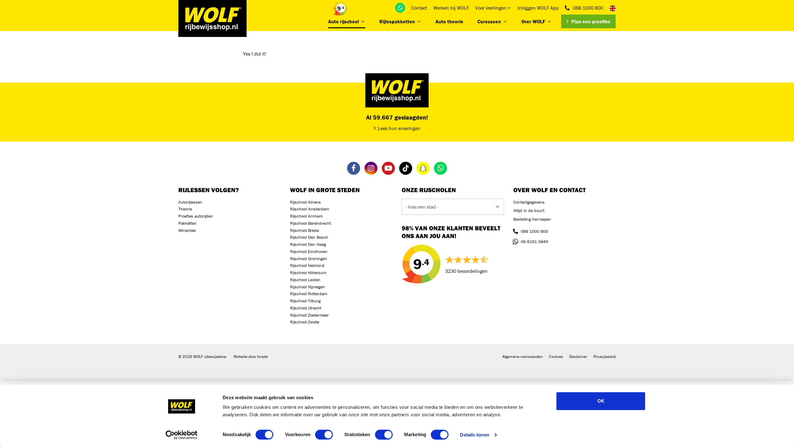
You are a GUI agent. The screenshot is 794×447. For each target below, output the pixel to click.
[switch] (324, 435)
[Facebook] (353, 168)
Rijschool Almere (305, 202)
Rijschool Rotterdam (308, 293)
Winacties (187, 230)
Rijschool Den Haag (308, 244)
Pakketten (187, 223)
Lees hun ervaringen (399, 128)
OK (600, 401)
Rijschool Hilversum (308, 272)
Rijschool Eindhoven (309, 251)
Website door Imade (251, 356)
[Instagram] (370, 168)
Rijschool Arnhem (306, 216)
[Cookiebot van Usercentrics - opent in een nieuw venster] (181, 435)
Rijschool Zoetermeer (309, 315)
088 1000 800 (588, 8)
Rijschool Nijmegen (307, 287)
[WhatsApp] (400, 8)
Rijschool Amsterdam (309, 209)
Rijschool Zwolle (304, 322)
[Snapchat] (423, 168)
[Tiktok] (405, 168)
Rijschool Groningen (308, 258)
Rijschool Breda (304, 230)
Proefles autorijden (195, 216)
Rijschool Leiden (305, 279)
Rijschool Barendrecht (310, 223)
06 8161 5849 (534, 241)
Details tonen (474, 434)
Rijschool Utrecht (305, 308)
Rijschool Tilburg (305, 301)
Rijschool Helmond (307, 265)
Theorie (185, 209)
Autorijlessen (190, 202)
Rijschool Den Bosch (309, 237)
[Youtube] (388, 168)
